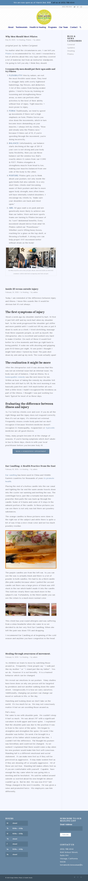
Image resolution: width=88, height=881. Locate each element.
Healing (22, 40)
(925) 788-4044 (67, 7)
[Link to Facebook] (77, 7)
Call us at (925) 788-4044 (62, 2)
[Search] (80, 27)
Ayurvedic (50, 428)
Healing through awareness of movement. (28, 653)
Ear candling (11, 475)
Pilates (28, 40)
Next (51, 609)
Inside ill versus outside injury (21, 289)
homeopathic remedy (15, 377)
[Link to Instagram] (81, 7)
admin (38, 40)
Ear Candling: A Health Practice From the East (30, 466)
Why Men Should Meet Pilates (21, 36)
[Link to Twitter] (74, 7)
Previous (10, 609)
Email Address (66, 824)
